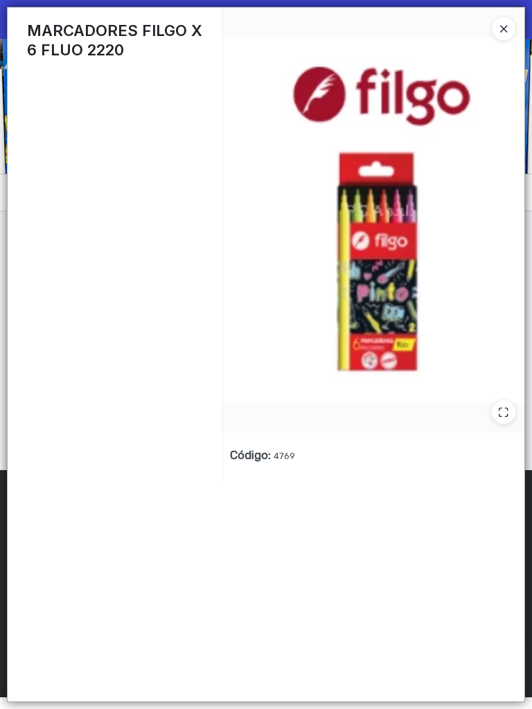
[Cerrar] (503, 28)
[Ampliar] (503, 412)
